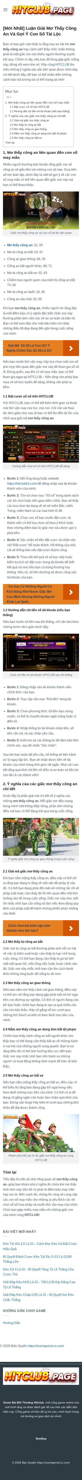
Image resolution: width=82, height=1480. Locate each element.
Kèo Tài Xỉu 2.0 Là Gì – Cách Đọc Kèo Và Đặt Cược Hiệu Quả (40, 1246)
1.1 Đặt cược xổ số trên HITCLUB (29, 106)
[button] (5, 9)
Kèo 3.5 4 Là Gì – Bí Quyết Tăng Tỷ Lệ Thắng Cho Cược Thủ (38, 1272)
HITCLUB (62, 64)
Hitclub (39, 1402)
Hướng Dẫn (11, 1323)
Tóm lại (10, 142)
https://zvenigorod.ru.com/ (46, 1346)
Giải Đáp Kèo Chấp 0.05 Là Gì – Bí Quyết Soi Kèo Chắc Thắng (38, 1297)
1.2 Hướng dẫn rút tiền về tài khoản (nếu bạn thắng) (40, 111)
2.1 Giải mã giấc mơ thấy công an (29, 120)
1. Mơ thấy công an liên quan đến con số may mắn (37, 102)
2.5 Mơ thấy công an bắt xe (26, 137)
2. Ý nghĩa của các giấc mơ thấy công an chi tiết (35, 116)
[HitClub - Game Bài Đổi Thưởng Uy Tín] (43, 9)
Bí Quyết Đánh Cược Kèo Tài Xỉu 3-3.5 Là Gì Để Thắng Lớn (37, 1259)
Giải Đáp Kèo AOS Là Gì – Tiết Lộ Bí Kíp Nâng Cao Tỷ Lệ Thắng (39, 1284)
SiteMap (41, 1438)
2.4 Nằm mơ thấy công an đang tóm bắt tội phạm (38, 133)
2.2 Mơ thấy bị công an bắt (25, 124)
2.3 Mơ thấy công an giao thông (28, 129)
